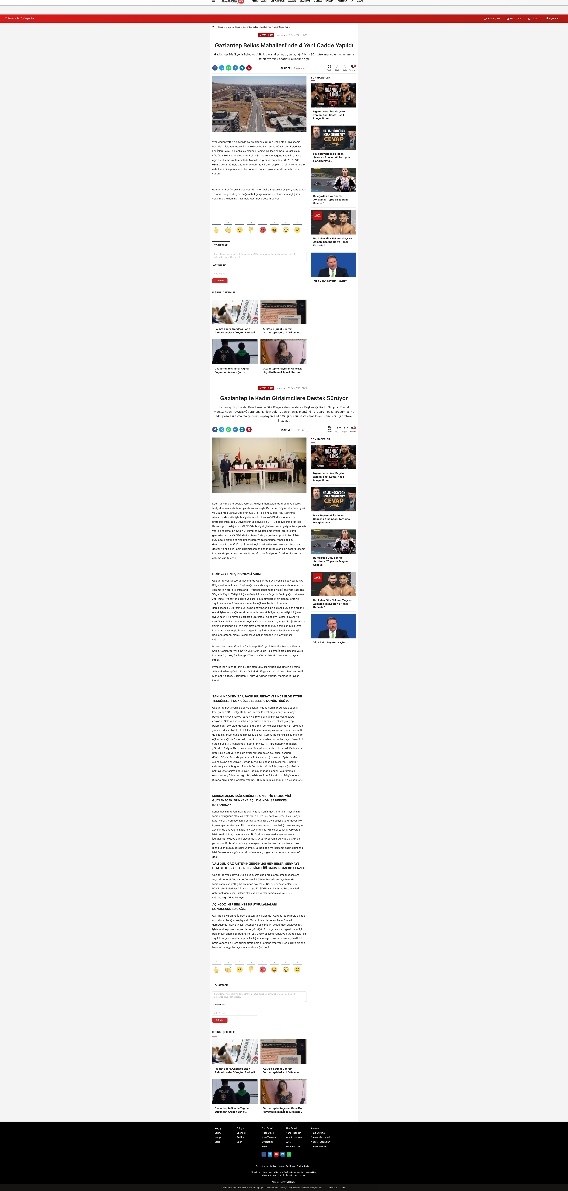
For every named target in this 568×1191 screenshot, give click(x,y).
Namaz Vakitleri (318, 1146)
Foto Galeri (515, 18)
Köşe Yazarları (269, 1137)
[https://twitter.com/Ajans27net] (270, 1154)
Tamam (343, 1188)
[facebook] (215, 68)
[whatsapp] (228, 68)
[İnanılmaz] (285, 225)
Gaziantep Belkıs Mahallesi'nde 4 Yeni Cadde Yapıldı (267, 27)
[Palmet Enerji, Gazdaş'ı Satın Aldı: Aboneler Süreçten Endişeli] (235, 312)
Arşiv (288, 1142)
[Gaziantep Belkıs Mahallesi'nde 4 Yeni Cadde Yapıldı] (259, 103)
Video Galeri (494, 18)
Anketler (315, 1128)
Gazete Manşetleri (320, 1137)
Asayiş (217, 1128)
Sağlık (217, 1142)
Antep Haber (234, 27)
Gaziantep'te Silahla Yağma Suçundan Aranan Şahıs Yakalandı (232, 370)
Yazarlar (535, 18)
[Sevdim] (239, 225)
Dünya (240, 1128)
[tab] (221, 245)
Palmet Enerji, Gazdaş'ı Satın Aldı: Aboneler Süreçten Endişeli (235, 331)
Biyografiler (267, 1142)
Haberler (221, 27)
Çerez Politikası (287, 1166)
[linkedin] (242, 68)
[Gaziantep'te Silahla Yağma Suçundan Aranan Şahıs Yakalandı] (235, 351)
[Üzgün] (297, 225)
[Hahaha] (274, 225)
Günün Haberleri (294, 1137)
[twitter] (221, 68)
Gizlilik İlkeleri (303, 1166)
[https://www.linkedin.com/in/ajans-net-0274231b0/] (282, 1154)
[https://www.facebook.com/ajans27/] (264, 1154)
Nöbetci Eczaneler (320, 1142)
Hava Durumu (318, 1133)
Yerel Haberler (293, 1133)
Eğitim (217, 1133)
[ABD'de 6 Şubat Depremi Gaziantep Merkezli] (283, 312)
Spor (239, 1142)
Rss (258, 1166)
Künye (265, 1166)
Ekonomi (241, 1133)
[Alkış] (228, 225)
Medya (217, 1137)
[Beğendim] (216, 225)
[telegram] (235, 68)
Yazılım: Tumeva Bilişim (283, 1182)
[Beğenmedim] (251, 225)
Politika (240, 1137)
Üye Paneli (554, 18)
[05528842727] (289, 1154)
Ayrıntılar (332, 1188)
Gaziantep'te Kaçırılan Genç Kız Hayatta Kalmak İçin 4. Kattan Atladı (282, 370)
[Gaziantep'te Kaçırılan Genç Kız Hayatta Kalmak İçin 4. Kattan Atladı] (283, 351)
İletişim (273, 1166)
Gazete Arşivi (293, 1146)
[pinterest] (249, 68)
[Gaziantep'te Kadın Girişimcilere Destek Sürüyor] (259, 465)
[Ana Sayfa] (213, 27)
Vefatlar (265, 1146)
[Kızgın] (262, 225)
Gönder (220, 280)
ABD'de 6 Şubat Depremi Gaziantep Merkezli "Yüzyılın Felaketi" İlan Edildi (281, 331)
